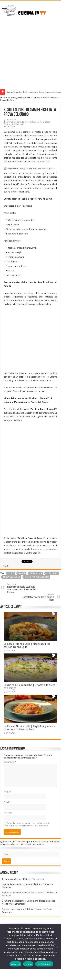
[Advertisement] (30, 55)
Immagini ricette (18, 97)
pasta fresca (36, 573)
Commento (10, 762)
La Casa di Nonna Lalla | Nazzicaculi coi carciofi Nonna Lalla (27, 645)
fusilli (11, 573)
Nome (7, 792)
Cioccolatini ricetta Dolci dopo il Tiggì (38, 597)
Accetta (15, 964)
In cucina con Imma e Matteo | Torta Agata (23, 879)
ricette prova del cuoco (37, 577)
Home (5, 97)
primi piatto (51, 573)
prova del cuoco (11, 577)
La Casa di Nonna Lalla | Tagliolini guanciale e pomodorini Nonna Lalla (29, 728)
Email (7, 802)
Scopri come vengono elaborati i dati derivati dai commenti (29, 842)
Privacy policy (44, 964)
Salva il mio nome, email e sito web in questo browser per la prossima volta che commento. (27, 824)
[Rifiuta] (56, 946)
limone (21, 573)
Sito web (8, 812)
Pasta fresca (44, 122)
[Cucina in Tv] (30, 11)
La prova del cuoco (30, 122)
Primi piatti (8, 124)
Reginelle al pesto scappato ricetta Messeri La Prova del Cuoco (21, 588)
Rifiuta (28, 964)
